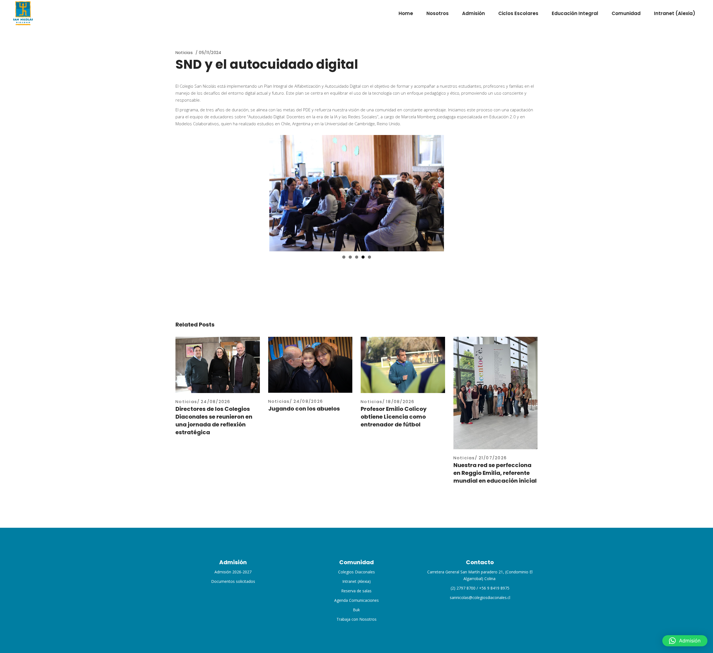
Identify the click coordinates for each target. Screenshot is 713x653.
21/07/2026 (493, 458)
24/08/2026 (216, 401)
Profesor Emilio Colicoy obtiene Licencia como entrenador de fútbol (394, 416)
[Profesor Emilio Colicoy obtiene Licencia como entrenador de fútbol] (403, 365)
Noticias (184, 52)
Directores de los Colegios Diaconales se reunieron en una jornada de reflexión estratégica (213, 420)
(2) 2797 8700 (463, 588)
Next (452, 193)
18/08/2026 (400, 401)
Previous (261, 193)
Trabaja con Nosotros (356, 619)
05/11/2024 (210, 52)
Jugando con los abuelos (304, 409)
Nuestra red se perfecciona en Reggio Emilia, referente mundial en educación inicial (495, 473)
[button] (684, 640)
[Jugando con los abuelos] (310, 365)
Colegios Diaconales (356, 572)
